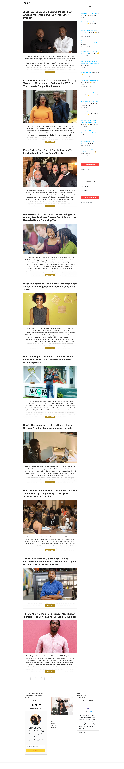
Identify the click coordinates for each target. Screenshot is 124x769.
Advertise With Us (81, 695)
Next (68, 678)
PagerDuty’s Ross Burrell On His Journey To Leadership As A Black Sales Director (47, 152)
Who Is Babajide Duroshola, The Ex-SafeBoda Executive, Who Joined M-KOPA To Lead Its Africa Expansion (48, 359)
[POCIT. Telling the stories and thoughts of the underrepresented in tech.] (26, 3)
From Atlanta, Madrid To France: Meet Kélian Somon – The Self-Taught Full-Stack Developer (50, 615)
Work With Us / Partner (89, 3)
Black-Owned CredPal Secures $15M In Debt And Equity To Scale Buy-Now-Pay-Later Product (47, 14)
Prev (33, 678)
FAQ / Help (53, 725)
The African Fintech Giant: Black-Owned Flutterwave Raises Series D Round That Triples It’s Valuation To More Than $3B (49, 561)
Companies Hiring (52, 3)
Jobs (42, 3)
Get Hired (53, 723)
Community (71, 3)
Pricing (52, 729)
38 (63, 678)
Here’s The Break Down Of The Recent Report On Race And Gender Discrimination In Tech (48, 426)
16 (52, 678)
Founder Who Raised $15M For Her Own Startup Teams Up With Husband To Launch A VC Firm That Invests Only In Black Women (50, 83)
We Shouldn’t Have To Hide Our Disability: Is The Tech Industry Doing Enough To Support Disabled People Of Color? (50, 493)
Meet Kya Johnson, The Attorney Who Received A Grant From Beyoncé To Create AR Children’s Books (50, 286)
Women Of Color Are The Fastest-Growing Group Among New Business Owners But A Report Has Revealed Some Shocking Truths (50, 217)
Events (78, 3)
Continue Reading (50, 72)
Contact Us (53, 727)
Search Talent (54, 721)
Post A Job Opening (55, 720)
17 (56, 678)
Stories (37, 3)
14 (46, 678)
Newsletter (62, 3)
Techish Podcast (81, 697)
